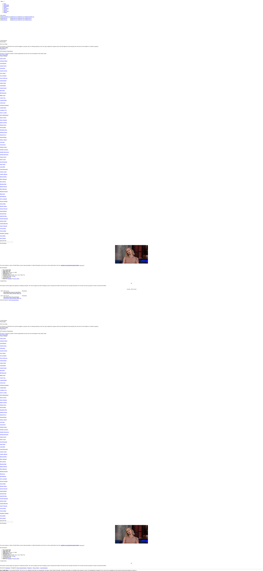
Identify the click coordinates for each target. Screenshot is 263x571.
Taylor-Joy (3, 78)
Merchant (4, 223)
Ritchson (3, 63)
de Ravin (3, 132)
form (14, 276)
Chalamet (4, 233)
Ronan (3, 213)
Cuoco (3, 159)
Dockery (4, 191)
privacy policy (16, 278)
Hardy (2, 90)
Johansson (4, 218)
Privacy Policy (36, 567)
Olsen (3, 130)
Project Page (6, 293)
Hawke (3, 181)
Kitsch (3, 228)
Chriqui (3, 139)
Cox (3, 110)
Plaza (3, 83)
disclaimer (9, 278)
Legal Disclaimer (44, 567)
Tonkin (3, 206)
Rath (3, 184)
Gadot (2, 142)
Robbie (3, 176)
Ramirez (3, 120)
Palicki (3, 61)
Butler (3, 85)
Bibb (2, 166)
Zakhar (3, 231)
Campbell (3, 198)
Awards (5, 9)
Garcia (3, 157)
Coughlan (3, 201)
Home (4, 3)
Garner (3, 147)
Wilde (2, 203)
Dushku (3, 127)
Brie (2, 68)
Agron (3, 125)
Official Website (12, 293)
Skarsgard (3, 93)
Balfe (3, 100)
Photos (3, 47)
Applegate (4, 105)
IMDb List (19, 293)
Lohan (3, 171)
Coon (2, 97)
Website (5, 12)
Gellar (3, 216)
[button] (4, 1)
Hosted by (29, 567)
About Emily (6, 5)
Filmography (6, 6)
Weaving (3, 208)
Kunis (2, 194)
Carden (3, 112)
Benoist (3, 186)
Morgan (3, 174)
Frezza (3, 65)
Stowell (3, 88)
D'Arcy (3, 134)
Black (3, 107)
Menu (2, 1)
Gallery (5, 7)
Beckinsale (3, 162)
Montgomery (4, 115)
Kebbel (3, 80)
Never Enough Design (14, 300)
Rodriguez (3, 196)
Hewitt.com (4, 152)
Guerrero (3, 122)
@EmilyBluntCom (7, 277)
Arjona (3, 58)
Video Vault (6, 11)
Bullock (3, 211)
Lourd (2, 95)
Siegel (2, 164)
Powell (2, 144)
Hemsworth (4, 169)
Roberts (3, 137)
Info (1, 47)
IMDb (6, 47)
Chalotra (3, 75)
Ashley (3, 221)
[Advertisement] (131, 30)
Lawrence (4, 149)
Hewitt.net (4, 154)
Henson (3, 226)
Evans (2, 102)
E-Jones (3, 117)
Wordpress (7, 567)
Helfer (2, 235)
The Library (6, 8)
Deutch (3, 238)
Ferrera (3, 70)
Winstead (3, 179)
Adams (2, 73)
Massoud (3, 189)
